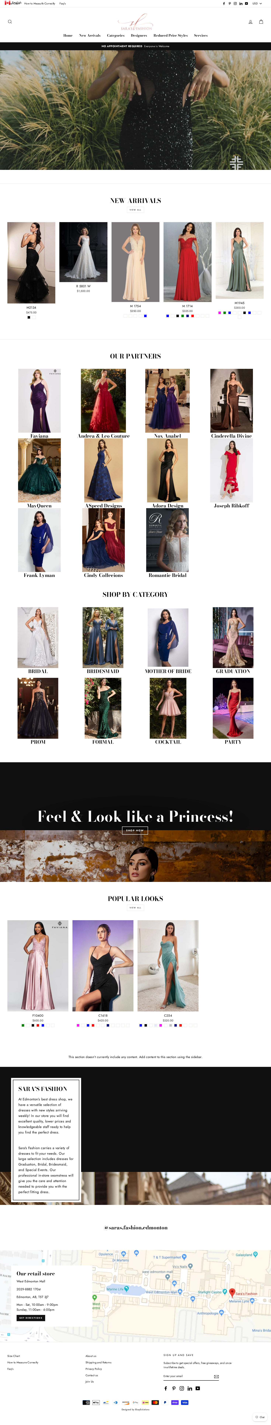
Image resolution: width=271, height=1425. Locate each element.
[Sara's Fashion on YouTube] (198, 1388)
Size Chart (13, 1356)
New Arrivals (89, 35)
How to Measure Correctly (22, 1362)
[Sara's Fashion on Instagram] (182, 1388)
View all (136, 209)
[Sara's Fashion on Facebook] (166, 1388)
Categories (115, 35)
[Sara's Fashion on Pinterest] (174, 1388)
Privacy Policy (94, 1369)
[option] (135, 46)
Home (68, 35)
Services (201, 35)
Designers (139, 35)
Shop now (135, 830)
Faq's (63, 3)
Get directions (30, 1317)
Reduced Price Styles (171, 35)
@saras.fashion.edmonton (136, 1227)
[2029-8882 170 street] (135, 1296)
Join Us (90, 1381)
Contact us (92, 1375)
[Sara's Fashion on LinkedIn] (190, 1388)
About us (91, 1356)
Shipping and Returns (99, 1362)
